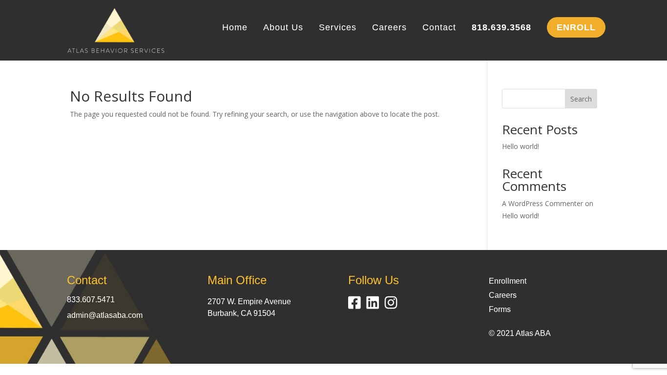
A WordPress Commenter (542, 203)
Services (337, 28)
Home (235, 28)
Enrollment (507, 281)
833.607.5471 (91, 299)
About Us (283, 28)
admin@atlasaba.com (105, 315)
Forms (500, 309)
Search (581, 99)
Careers (389, 28)
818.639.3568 (501, 28)
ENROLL (576, 27)
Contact (439, 28)
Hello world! (520, 146)
